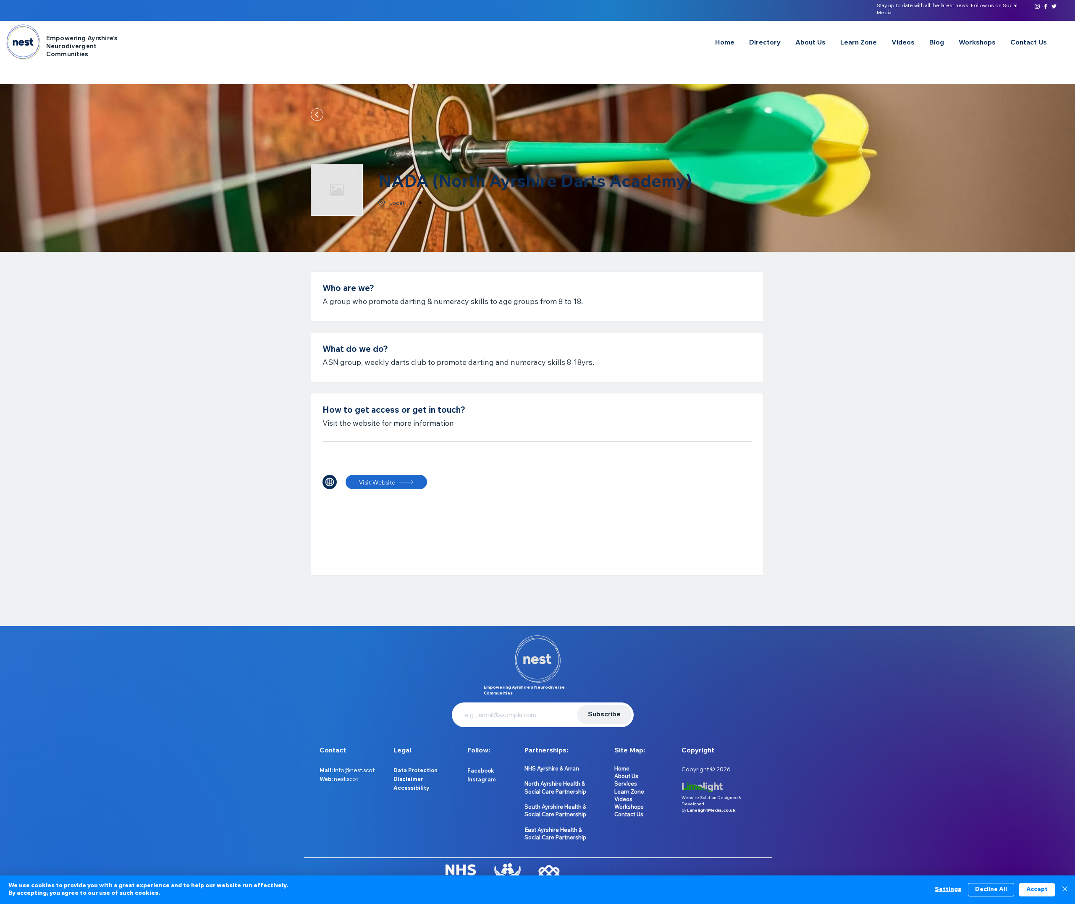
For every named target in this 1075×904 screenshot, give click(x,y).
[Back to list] (317, 114)
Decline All (991, 890)
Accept (1037, 890)
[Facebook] (1045, 6)
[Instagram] (1037, 6)
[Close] (1065, 889)
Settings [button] (948, 890)
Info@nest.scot (354, 770)
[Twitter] (1054, 6)
